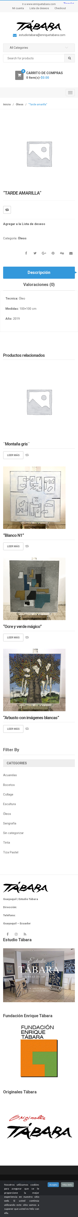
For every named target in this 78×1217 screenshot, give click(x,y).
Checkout (60, 8)
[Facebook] (7, 934)
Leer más (13, 455)
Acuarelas (10, 775)
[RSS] (25, 934)
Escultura (9, 804)
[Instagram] (16, 934)
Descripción (39, 272)
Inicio (7, 104)
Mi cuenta (18, 8)
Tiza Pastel (10, 852)
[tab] (39, 272)
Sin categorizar (13, 833)
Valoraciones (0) (39, 284)
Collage (8, 794)
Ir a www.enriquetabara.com (39, 4)
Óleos (19, 104)
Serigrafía (9, 823)
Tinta (6, 842)
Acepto (53, 1184)
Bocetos (9, 785)
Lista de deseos (39, 8)
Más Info (67, 1184)
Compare (7, 210)
